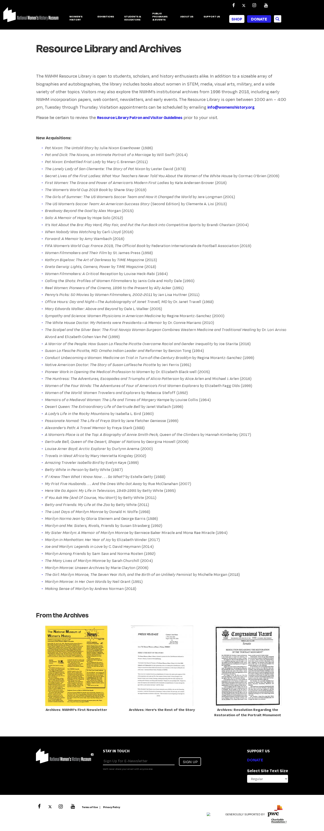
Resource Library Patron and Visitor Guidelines (139, 117)
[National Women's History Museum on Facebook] (233, 5)
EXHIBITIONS (105, 16)
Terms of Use (90, 807)
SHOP (236, 19)
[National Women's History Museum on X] (244, 5)
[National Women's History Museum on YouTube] (266, 5)
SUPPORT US (212, 16)
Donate (259, 19)
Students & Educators (132, 18)
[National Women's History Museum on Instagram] (254, 5)
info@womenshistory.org (230, 107)
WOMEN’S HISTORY (75, 18)
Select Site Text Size (267, 770)
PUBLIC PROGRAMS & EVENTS (160, 17)
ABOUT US (186, 16)
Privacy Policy (111, 807)
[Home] (30, 17)
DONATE (255, 760)
